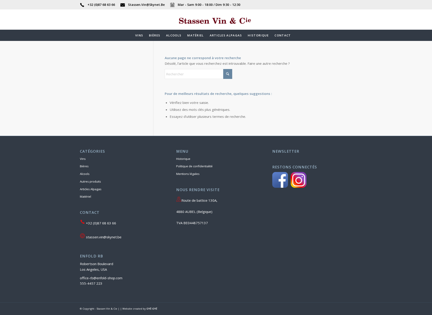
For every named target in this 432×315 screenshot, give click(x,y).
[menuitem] (139, 35)
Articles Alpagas (90, 189)
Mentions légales (188, 174)
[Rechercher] (297, 35)
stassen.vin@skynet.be (103, 237)
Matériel (85, 196)
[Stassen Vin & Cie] (216, 26)
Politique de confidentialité (194, 166)
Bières (84, 166)
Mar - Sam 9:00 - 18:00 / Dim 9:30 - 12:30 (208, 4)
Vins (83, 159)
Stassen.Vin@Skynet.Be (146, 4)
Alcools (85, 174)
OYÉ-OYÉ (151, 308)
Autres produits (90, 181)
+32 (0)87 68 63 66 (101, 4)
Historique (183, 159)
